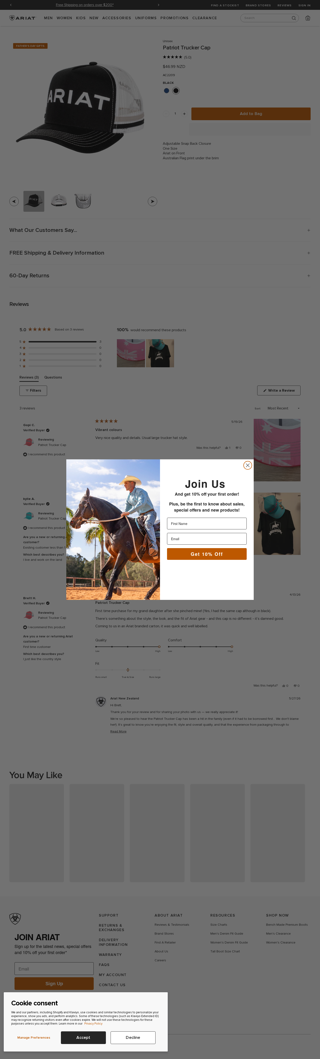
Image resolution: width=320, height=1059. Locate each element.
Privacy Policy (93, 1024)
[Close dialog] (248, 465)
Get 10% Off (207, 553)
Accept (83, 1037)
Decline (133, 1037)
